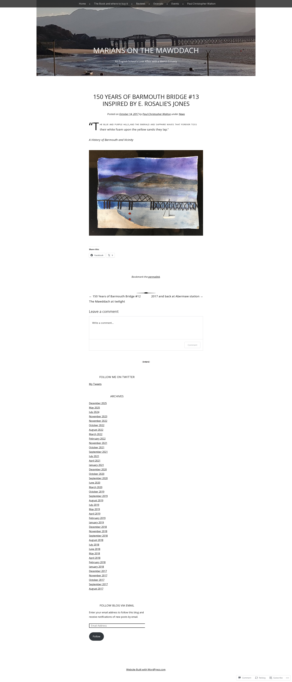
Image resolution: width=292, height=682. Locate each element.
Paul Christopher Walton (201, 3)
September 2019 (98, 496)
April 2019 (94, 513)
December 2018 (98, 527)
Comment (192, 345)
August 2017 (96, 588)
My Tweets (95, 384)
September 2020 (98, 478)
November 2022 (98, 421)
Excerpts (158, 3)
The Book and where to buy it (111, 3)
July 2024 (94, 412)
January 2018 (96, 566)
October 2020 (96, 474)
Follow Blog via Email (117, 605)
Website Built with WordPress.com (145, 669)
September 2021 (98, 452)
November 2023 (98, 416)
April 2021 (94, 460)
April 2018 (94, 558)
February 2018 (97, 562)
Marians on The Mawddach (146, 50)
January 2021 (96, 465)
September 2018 (98, 535)
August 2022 (96, 429)
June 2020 (94, 482)
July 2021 (94, 456)
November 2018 (98, 531)
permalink (154, 276)
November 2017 (98, 575)
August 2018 (96, 540)
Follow (96, 636)
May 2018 (94, 553)
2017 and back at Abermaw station (177, 296)
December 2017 (98, 571)
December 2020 (98, 469)
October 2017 (96, 580)
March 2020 (95, 487)
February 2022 (97, 438)
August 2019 (96, 500)
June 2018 (94, 549)
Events (175, 3)
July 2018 (94, 544)
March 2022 (95, 434)
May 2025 (94, 407)
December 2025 (98, 403)
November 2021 (98, 443)
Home (82, 3)
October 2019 (96, 491)
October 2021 (96, 447)
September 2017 (98, 584)
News (182, 114)
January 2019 (96, 522)
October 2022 (96, 425)
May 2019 (94, 509)
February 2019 (97, 518)
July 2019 (94, 505)
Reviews (140, 3)
